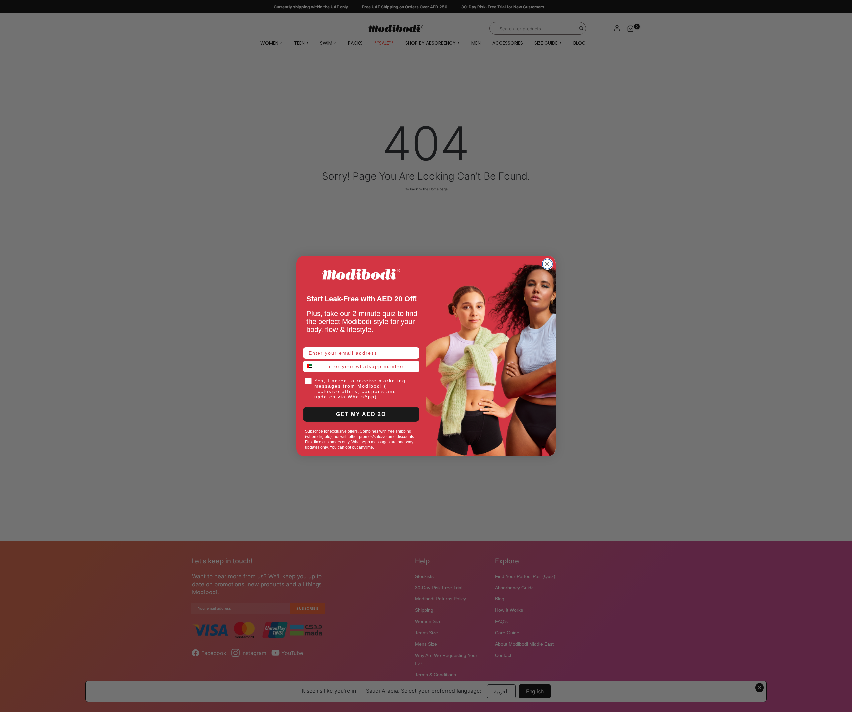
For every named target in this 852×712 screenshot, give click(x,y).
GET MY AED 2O (361, 414)
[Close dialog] (547, 264)
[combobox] (312, 366)
